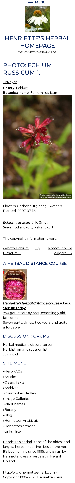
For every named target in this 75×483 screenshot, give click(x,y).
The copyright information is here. (30, 238)
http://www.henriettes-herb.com (29, 472)
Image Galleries (17, 399)
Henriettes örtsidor (20, 426)
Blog (8, 415)
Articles (10, 377)
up (37, 248)
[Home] (37, 20)
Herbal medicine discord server (28, 345)
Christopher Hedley (20, 393)
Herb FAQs (13, 371)
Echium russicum (44, 93)
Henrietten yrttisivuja (22, 421)
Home (7, 82)
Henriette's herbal (17, 442)
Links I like (13, 431)
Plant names (15, 404)
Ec (15, 82)
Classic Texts (14, 382)
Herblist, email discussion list (25, 349)
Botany (10, 410)
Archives (11, 388)
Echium (22, 88)
